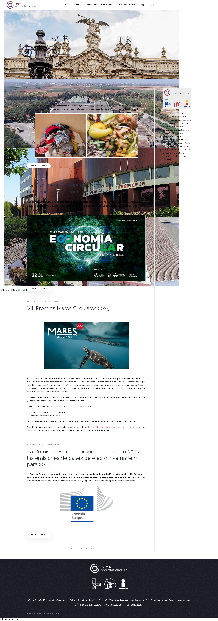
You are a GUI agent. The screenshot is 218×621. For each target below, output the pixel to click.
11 (96, 548)
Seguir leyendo (39, 166)
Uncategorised (59, 89)
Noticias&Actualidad (127, 5)
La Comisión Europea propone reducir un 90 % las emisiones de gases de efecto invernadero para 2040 (83, 458)
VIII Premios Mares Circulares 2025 (68, 308)
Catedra (78, 5)
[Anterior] (66, 548)
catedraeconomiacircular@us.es (122, 604)
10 (91, 548)
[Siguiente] (106, 548)
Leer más (167, 165)
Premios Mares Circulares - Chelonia (104, 427)
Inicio (67, 5)
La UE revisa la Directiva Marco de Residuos (79, 96)
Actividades (92, 5)
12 (101, 548)
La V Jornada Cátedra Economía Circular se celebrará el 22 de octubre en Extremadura (78, 188)
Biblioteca (106, 5)
